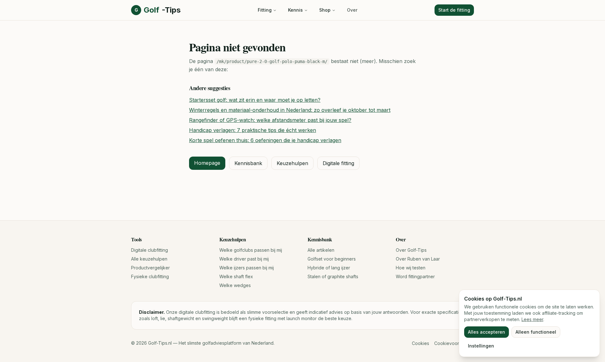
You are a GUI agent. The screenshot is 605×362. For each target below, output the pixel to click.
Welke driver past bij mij (244, 258)
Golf (158, 9)
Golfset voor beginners (332, 258)
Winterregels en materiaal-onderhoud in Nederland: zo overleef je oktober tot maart (289, 110)
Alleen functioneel (536, 332)
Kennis (295, 10)
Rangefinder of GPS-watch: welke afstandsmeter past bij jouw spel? (270, 120)
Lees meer (532, 319)
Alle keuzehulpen (149, 258)
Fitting (265, 10)
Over (352, 10)
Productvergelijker (150, 267)
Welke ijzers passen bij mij (246, 267)
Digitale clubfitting (149, 250)
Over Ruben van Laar (418, 258)
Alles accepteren (486, 332)
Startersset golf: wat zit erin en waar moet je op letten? (254, 100)
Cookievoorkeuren (454, 343)
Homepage (207, 163)
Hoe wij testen (410, 267)
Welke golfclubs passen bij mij (250, 250)
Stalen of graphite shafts (333, 276)
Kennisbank (248, 163)
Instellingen (481, 345)
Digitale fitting (338, 163)
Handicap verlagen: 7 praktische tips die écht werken (252, 130)
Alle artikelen (321, 250)
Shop (325, 10)
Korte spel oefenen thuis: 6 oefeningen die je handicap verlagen (265, 140)
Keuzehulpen (292, 163)
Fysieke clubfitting (150, 276)
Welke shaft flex (236, 276)
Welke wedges (235, 285)
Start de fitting (454, 10)
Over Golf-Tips (411, 250)
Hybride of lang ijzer (329, 267)
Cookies (420, 343)
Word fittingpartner (415, 276)
